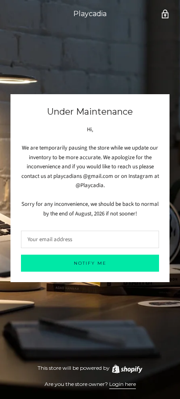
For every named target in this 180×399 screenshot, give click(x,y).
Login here (122, 384)
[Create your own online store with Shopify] (126, 368)
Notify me (90, 263)
